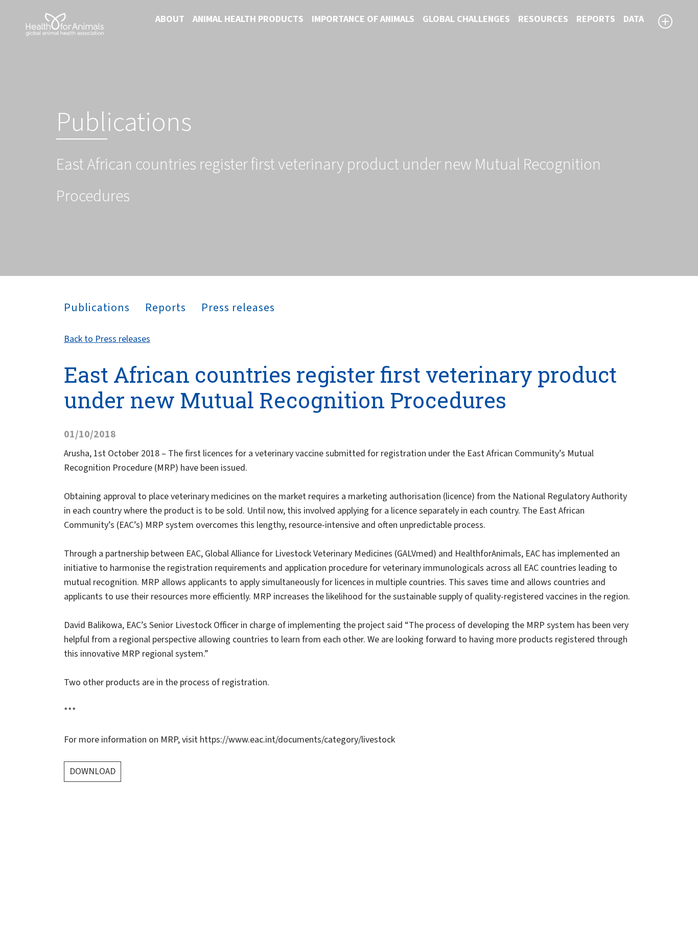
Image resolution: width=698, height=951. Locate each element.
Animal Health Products (248, 19)
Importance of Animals (363, 19)
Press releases (238, 307)
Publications (97, 307)
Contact (372, 890)
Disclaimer (377, 866)
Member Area (382, 915)
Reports (595, 19)
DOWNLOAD (92, 771)
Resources (543, 19)
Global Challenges (466, 19)
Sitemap (372, 878)
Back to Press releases (107, 339)
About (169, 19)
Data (633, 19)
